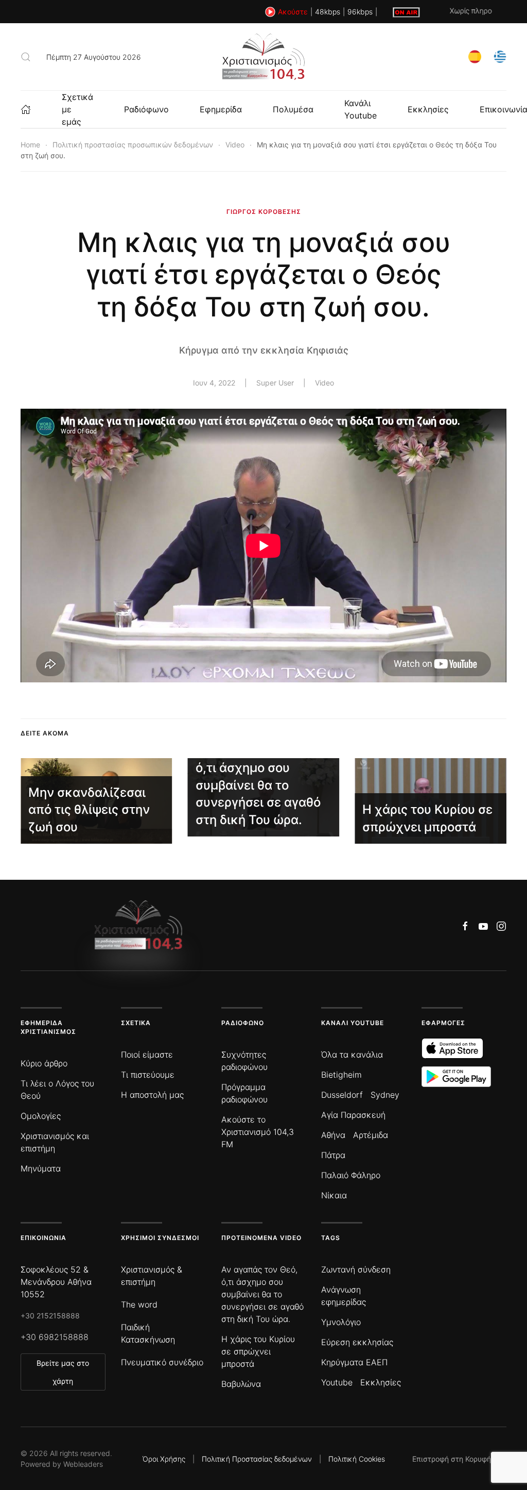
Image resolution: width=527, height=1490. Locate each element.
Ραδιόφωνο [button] (146, 109)
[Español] (474, 56)
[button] (26, 57)
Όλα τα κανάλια (352, 1054)
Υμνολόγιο (341, 1322)
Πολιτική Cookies (356, 1458)
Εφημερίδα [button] (221, 109)
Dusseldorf (342, 1095)
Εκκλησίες (428, 109)
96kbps (360, 11)
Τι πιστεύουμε (147, 1074)
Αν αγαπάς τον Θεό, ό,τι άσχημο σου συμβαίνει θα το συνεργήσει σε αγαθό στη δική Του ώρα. (262, 1294)
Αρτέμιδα (370, 1135)
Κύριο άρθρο (44, 1063)
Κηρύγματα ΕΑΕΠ (354, 1362)
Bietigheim (341, 1074)
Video (324, 382)
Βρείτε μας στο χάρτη (63, 1372)
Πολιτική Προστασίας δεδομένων (257, 1458)
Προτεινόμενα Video (261, 1238)
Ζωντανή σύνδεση (356, 1269)
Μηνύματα (41, 1168)
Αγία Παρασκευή (353, 1115)
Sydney (385, 1095)
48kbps (327, 11)
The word (139, 1304)
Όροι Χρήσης (164, 1458)
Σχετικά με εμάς (77, 109)
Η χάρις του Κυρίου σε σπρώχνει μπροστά (258, 1351)
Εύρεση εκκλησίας (357, 1342)
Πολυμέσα (293, 109)
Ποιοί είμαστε (147, 1054)
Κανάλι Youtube (360, 109)
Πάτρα (333, 1155)
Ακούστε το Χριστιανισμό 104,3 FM (257, 1131)
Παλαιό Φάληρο (350, 1175)
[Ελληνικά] (500, 56)
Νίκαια (334, 1195)
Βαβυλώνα (241, 1384)
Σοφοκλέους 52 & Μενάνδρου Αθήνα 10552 (56, 1281)
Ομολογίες (41, 1116)
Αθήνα (333, 1135)
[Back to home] (263, 57)
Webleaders (83, 1464)
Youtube (337, 1382)
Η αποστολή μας (152, 1095)
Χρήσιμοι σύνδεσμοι (160, 1238)
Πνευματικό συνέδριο (162, 1362)
